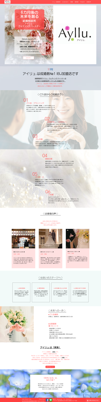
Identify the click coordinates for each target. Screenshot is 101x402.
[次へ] (94, 383)
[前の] (6, 383)
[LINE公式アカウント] (50, 400)
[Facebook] (47, 400)
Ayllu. (30, 399)
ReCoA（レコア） (28, 39)
